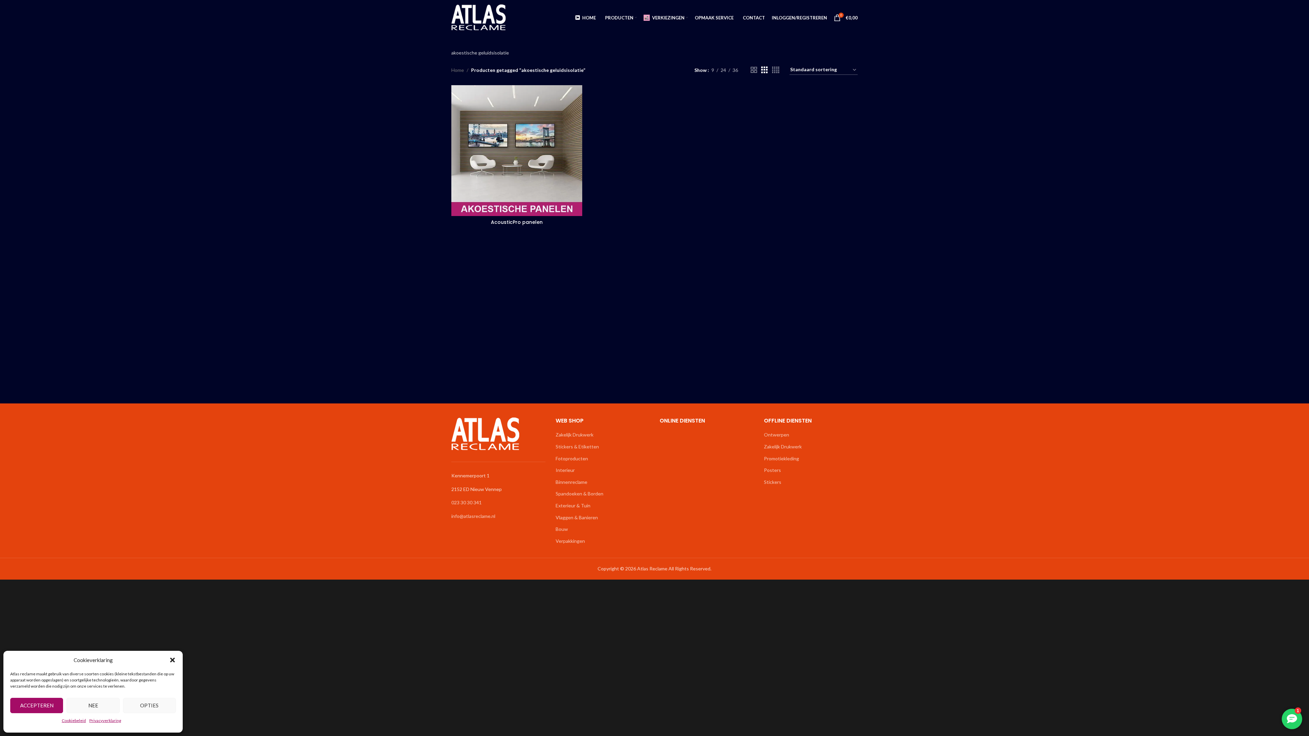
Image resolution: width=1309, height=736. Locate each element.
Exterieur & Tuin (573, 505)
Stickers (772, 482)
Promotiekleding (781, 458)
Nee (93, 705)
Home (457, 70)
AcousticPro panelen (517, 222)
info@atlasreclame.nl (473, 516)
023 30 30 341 (466, 502)
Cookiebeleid (74, 720)
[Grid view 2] (754, 70)
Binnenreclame (571, 482)
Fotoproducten (572, 458)
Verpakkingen (570, 541)
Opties (149, 705)
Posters (772, 470)
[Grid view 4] (775, 70)
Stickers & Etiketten (577, 446)
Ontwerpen (776, 435)
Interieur (565, 470)
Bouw (562, 529)
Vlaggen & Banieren (577, 517)
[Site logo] (478, 17)
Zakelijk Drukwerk (574, 435)
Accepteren (37, 705)
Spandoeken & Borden (579, 493)
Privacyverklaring (105, 720)
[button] (172, 660)
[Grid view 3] (764, 70)
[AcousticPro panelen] (516, 150)
